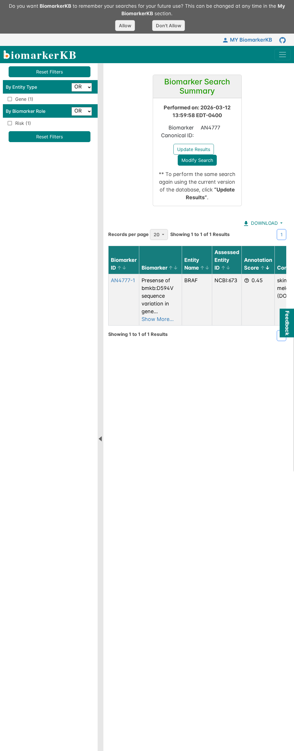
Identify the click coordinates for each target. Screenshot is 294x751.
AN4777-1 (123, 280)
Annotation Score (258, 264)
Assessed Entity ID (226, 260)
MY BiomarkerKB (251, 40)
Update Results (193, 149)
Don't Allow (168, 25)
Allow (125, 25)
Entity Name (191, 264)
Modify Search (197, 160)
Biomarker (154, 268)
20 (157, 234)
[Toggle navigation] (282, 54)
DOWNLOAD (263, 223)
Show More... (158, 319)
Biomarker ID (124, 264)
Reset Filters (49, 72)
